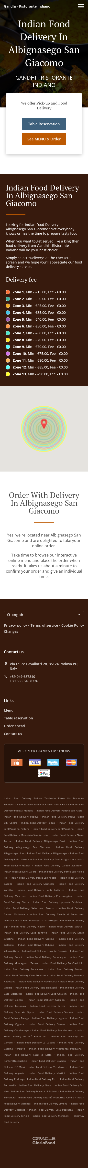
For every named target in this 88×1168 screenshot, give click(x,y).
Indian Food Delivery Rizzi (42, 1079)
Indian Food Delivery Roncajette (24, 969)
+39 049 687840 (22, 676)
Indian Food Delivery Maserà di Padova (34, 1091)
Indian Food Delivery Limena (51, 1103)
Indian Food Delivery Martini (47, 1073)
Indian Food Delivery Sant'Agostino (53, 829)
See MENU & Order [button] (44, 139)
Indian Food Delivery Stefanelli (51, 1115)
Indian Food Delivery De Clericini (62, 963)
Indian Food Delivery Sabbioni (46, 999)
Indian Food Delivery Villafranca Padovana (55, 1048)
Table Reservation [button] (44, 123)
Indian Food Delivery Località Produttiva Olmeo (46, 1097)
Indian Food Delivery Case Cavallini (46, 993)
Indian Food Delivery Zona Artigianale (52, 859)
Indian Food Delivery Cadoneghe (46, 957)
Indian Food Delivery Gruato (47, 1024)
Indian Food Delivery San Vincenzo (52, 1030)
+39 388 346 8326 (24, 681)
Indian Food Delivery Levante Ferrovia (44, 951)
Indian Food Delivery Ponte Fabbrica (41, 890)
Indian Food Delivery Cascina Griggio (36, 920)
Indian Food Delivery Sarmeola (36, 883)
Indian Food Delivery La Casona (35, 1042)
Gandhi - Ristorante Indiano (27, 6)
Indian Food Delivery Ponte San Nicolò (34, 877)
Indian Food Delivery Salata (65, 926)
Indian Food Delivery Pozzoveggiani (51, 896)
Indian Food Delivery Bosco (65, 969)
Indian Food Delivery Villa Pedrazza (51, 1109)
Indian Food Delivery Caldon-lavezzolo (58, 865)
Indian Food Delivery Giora (35, 1085)
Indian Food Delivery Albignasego (47, 853)
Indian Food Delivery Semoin (55, 1012)
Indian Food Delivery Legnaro (49, 1018)
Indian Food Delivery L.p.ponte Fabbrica (57, 902)
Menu (8, 710)
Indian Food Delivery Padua (38, 822)
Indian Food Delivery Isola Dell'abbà (36, 987)
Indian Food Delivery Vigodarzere (47, 1067)
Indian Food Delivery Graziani (48, 1061)
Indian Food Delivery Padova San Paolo (59, 810)
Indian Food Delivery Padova (21, 816)
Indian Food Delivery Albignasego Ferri (40, 841)
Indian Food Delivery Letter (47, 1006)
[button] (81, 6)
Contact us (13, 733)
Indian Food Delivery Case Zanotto (25, 932)
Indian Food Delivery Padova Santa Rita (43, 804)
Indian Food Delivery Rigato (28, 926)
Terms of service (44, 625)
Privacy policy (15, 625)
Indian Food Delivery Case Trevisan (25, 975)
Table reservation (18, 718)
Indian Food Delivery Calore (20, 871)
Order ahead (14, 726)
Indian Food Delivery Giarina (36, 938)
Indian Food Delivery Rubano (36, 945)
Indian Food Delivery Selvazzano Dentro (29, 908)
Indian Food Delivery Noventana (38, 981)
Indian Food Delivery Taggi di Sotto (28, 1054)
